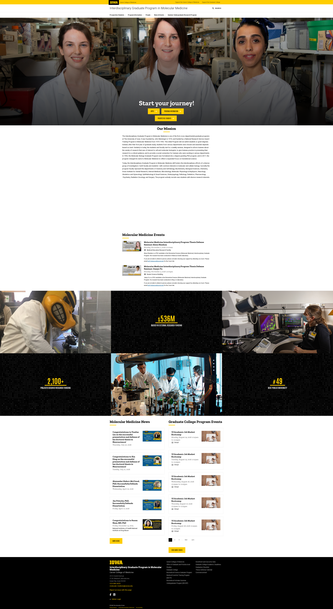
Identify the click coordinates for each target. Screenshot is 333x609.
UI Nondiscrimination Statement (126, 607)
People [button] (148, 15)
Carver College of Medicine (128, 2)
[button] (216, 8)
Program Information (171, 111)
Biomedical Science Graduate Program (179, 572)
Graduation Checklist (202, 567)
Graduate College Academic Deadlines (208, 564)
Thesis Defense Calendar (204, 570)
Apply (152, 111)
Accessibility (139, 607)
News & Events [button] (159, 15)
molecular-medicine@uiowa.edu (121, 586)
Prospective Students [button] (117, 15)
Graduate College (172, 570)
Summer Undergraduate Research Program (182, 15)
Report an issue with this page (121, 590)
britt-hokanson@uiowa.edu (156, 261)
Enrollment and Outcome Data (205, 562)
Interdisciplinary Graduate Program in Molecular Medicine (148, 8)
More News (116, 541)
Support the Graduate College (211, 2)
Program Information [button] (135, 15)
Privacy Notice (113, 607)
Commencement (201, 572)
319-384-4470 (115, 584)
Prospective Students (165, 118)
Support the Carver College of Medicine (187, 2)
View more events (176, 550)
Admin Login (116, 599)
